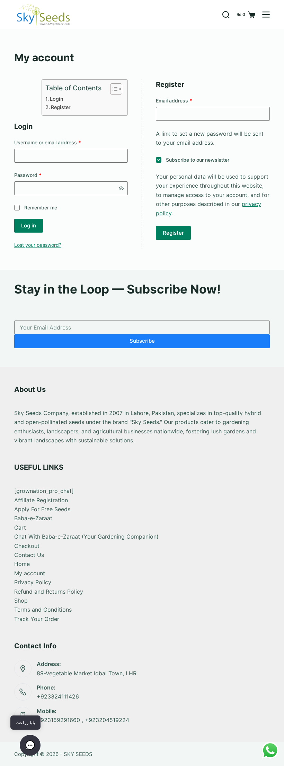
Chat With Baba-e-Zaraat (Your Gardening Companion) (86, 536)
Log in (28, 225)
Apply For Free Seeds (42, 509)
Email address (184, 100)
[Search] (226, 14)
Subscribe (142, 340)
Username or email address (57, 142)
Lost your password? (37, 245)
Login (56, 99)
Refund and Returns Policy (48, 591)
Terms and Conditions (43, 609)
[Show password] (121, 188)
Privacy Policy (32, 582)
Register (61, 107)
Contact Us (29, 554)
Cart (20, 527)
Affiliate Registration (41, 500)
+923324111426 (58, 696)
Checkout (26, 545)
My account (29, 573)
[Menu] (266, 14)
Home (22, 563)
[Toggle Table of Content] (113, 89)
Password (38, 175)
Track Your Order (36, 618)
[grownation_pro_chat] (44, 490)
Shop (21, 600)
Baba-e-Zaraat (33, 518)
